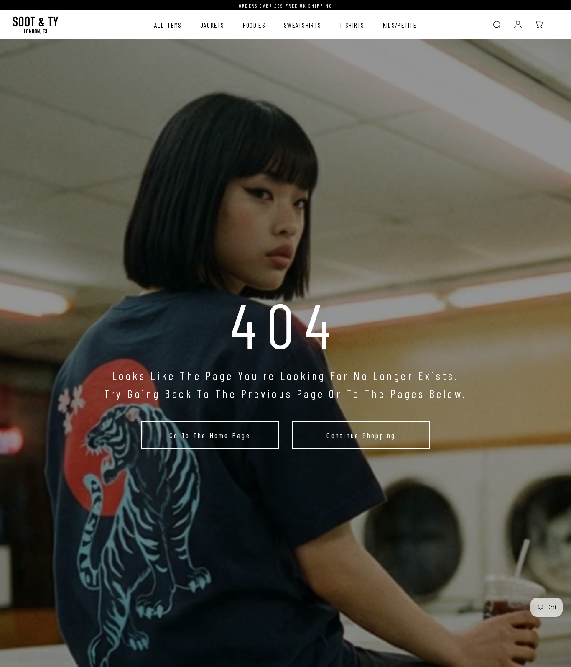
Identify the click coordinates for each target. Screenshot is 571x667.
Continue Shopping (360, 435)
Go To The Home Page (209, 435)
